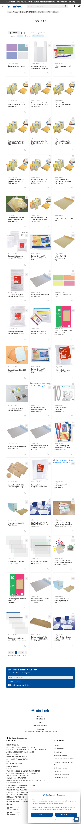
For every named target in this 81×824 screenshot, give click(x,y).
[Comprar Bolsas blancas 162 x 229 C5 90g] (25, 378)
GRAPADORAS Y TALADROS (16, 778)
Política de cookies (72, 820)
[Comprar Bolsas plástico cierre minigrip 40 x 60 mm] (25, 416)
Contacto (57, 745)
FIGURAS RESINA (12, 745)
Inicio (9, 12)
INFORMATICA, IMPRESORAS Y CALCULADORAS (23, 795)
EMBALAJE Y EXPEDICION (28, 12)
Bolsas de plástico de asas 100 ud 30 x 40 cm (39, 67)
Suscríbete (15, 681)
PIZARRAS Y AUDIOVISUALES (16, 787)
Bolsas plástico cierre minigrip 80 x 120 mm (16, 258)
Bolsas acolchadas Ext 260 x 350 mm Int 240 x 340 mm (16, 143)
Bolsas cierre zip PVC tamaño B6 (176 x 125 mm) (62, 447)
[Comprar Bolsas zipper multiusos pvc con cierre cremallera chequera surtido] (71, 531)
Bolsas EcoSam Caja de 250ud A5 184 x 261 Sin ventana (39, 524)
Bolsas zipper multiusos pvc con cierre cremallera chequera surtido (63, 524)
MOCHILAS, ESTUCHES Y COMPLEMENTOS (21, 747)
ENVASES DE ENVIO (44, 12)
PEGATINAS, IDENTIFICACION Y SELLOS (20, 785)
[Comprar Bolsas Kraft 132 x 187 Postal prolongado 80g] (71, 265)
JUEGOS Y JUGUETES (13, 754)
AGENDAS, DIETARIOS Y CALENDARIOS (20, 752)
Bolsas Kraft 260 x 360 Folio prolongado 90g (17, 486)
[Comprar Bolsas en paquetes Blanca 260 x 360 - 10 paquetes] (48, 416)
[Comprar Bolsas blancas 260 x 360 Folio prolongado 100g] (48, 607)
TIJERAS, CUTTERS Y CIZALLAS (17, 776)
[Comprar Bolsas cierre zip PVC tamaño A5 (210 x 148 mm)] (48, 265)
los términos (26, 685)
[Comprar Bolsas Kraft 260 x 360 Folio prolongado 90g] (25, 492)
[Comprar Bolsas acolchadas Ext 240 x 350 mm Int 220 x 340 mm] (48, 150)
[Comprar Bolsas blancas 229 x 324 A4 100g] (48, 301)
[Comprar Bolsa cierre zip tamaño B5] (25, 569)
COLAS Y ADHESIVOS (14, 764)
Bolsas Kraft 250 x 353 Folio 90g (16, 524)
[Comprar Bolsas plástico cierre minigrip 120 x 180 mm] (25, 301)
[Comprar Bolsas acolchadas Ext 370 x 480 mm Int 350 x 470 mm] (71, 188)
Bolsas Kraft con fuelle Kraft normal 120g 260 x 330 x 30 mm (39, 639)
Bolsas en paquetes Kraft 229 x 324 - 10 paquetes (17, 601)
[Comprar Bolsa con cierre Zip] (25, 73)
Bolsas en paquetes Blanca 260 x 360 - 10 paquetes (38, 409)
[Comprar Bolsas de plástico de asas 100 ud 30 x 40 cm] (48, 73)
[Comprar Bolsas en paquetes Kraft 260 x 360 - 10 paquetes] (71, 339)
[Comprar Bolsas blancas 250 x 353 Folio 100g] (25, 454)
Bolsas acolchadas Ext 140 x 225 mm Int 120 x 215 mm (39, 181)
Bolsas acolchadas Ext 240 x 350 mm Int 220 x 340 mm (39, 143)
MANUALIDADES (12, 766)
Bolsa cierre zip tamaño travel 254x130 (17, 639)
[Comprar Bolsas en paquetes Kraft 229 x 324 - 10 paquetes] (25, 607)
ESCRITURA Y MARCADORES (16, 757)
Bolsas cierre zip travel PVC (63, 67)
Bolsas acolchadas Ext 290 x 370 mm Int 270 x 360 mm (39, 105)
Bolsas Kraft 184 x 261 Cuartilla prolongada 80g (62, 601)
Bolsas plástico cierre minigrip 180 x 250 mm (39, 486)
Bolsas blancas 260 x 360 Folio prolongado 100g (40, 601)
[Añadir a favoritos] (26, 45)
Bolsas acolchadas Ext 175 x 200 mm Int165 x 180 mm (39, 219)
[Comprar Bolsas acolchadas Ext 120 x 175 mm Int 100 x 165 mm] (25, 226)
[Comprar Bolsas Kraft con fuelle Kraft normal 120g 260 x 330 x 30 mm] (48, 646)
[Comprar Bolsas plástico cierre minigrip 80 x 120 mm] (25, 265)
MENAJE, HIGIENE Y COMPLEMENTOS (19, 802)
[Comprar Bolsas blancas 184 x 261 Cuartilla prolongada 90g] (48, 454)
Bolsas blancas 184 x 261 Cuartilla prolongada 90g (40, 447)
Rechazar (66, 815)
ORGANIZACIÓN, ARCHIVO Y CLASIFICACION (22, 773)
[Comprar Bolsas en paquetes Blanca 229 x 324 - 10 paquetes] (71, 492)
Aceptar (42, 815)
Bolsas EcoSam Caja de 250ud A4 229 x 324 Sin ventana (63, 639)
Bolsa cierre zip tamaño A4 (39, 562)
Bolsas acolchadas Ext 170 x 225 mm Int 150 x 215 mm (63, 105)
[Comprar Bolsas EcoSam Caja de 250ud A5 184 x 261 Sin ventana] (48, 531)
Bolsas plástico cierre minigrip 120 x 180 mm (16, 295)
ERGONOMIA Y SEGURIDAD (16, 799)
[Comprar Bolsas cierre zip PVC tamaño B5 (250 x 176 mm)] (48, 378)
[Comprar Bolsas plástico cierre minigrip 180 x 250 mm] (48, 492)
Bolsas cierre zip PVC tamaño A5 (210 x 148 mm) (38, 258)
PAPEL (8, 769)
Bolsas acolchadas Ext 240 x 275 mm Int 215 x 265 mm (16, 181)
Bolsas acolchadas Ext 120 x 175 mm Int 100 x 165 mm (16, 219)
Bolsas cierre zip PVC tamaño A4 (39, 332)
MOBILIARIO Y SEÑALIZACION (17, 790)
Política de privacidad (60, 820)
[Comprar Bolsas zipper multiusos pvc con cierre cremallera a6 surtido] (71, 569)
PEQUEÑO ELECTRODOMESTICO (17, 792)
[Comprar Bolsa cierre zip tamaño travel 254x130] (25, 646)
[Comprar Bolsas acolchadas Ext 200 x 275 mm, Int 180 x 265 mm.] (25, 111)
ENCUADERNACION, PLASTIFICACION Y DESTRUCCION (25, 780)
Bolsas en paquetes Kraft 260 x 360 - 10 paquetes (63, 332)
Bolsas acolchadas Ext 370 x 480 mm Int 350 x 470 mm (63, 181)
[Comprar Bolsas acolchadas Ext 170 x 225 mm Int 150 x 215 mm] (71, 111)
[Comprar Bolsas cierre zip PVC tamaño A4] (48, 339)
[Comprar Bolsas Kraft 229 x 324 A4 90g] (71, 226)
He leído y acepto (20, 685)
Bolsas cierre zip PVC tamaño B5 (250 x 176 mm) (38, 371)
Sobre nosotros (59, 749)
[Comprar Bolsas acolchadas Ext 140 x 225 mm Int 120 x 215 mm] (48, 188)
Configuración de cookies (18, 738)
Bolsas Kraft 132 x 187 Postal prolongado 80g (62, 258)
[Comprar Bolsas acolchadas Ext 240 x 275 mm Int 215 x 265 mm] (25, 188)
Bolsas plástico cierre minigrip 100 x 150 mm (16, 332)
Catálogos (57, 771)
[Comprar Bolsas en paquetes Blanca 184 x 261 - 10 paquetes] (71, 416)
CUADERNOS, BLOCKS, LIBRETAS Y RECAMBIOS (23, 771)
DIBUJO (9, 761)
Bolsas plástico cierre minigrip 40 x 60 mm (15, 409)
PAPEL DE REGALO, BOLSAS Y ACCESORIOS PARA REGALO (27, 750)
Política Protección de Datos (64, 759)
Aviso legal (58, 752)
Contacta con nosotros (61, 777)
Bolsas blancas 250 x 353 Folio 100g (17, 447)
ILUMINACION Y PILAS (14, 783)
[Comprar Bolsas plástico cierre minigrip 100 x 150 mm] (25, 339)
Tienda (15, 12)
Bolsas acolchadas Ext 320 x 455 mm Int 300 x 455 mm (63, 143)
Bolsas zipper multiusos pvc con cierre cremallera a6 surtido (63, 562)
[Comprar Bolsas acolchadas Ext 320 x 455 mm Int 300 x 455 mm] (71, 150)
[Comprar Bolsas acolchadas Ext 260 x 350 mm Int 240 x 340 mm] (25, 150)
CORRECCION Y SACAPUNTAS (17, 759)
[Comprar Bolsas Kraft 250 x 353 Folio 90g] (25, 531)
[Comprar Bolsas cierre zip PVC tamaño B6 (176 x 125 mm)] (71, 454)
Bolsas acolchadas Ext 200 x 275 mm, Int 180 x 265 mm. (16, 105)
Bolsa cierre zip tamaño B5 (16, 562)
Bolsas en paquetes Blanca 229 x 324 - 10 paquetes (62, 486)
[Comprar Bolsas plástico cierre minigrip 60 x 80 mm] (71, 378)
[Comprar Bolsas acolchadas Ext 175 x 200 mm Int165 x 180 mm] (48, 226)
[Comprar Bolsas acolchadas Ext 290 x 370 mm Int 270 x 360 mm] (48, 111)
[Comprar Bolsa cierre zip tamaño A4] (48, 569)
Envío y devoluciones (61, 768)
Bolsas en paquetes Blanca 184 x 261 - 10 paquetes (62, 409)
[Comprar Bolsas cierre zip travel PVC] (71, 73)
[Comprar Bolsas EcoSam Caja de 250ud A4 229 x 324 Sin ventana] (71, 646)
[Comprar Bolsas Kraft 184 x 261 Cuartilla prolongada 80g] (71, 607)
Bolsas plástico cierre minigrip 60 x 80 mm (62, 371)
